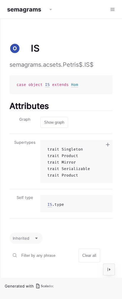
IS (47, 84)
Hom (74, 84)
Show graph (54, 122)
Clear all (89, 255)
